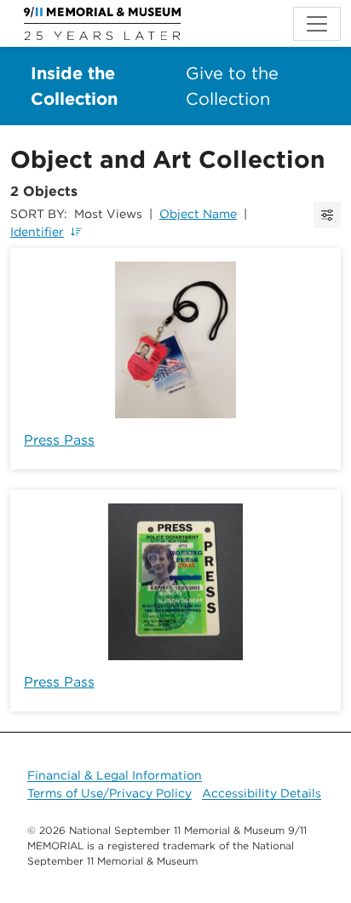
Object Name (198, 214)
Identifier (37, 232)
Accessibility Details (261, 793)
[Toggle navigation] (317, 24)
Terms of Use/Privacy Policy (109, 793)
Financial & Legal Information (114, 775)
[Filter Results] (327, 215)
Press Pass (59, 440)
